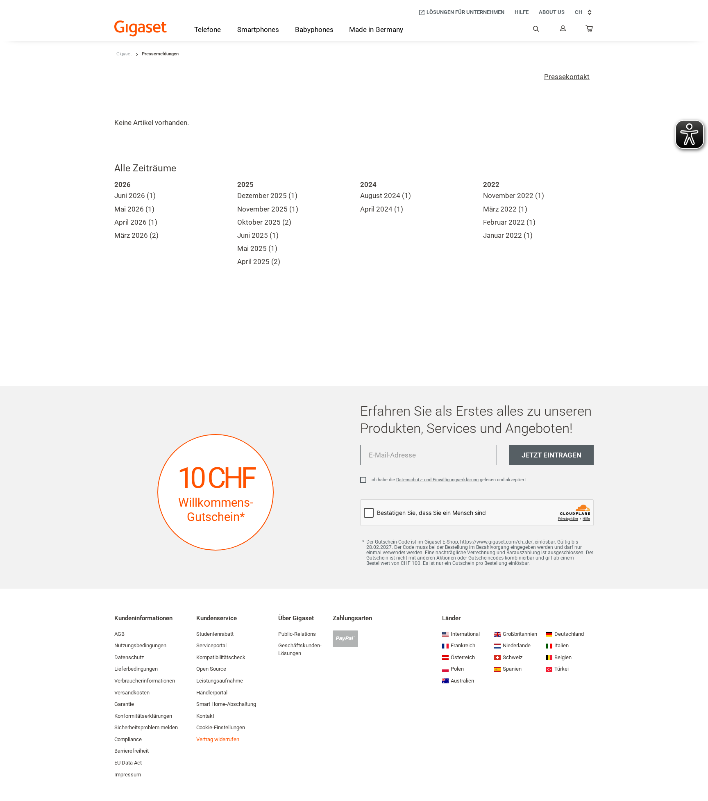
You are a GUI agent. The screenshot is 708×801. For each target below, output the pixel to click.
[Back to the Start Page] (140, 28)
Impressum (127, 774)
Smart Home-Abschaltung (226, 704)
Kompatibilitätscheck (220, 657)
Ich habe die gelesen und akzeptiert (448, 479)
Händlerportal (211, 692)
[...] (589, 30)
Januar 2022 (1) (508, 235)
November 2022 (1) (513, 195)
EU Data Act (128, 763)
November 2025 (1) (267, 209)
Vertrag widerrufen (217, 739)
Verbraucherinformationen (144, 681)
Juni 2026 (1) (135, 195)
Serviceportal (211, 645)
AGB (119, 634)
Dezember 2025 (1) (267, 195)
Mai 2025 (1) (257, 248)
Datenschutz (129, 657)
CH (578, 12)
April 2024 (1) (381, 209)
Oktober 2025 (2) (264, 222)
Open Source (211, 669)
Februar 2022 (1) (509, 222)
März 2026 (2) (136, 235)
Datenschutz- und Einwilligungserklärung (437, 479)
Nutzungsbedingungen (140, 645)
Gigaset (124, 54)
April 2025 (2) (258, 261)
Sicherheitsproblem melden (146, 727)
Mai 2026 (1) (134, 209)
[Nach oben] (697, 770)
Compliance (128, 739)
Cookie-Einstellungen (220, 727)
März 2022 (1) (505, 209)
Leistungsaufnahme (219, 681)
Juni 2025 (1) (258, 235)
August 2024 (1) (385, 195)
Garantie (124, 704)
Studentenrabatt (215, 634)
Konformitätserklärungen (143, 716)
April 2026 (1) (135, 222)
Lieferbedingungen (136, 669)
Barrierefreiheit (131, 751)
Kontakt (205, 716)
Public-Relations (297, 634)
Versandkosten (132, 692)
